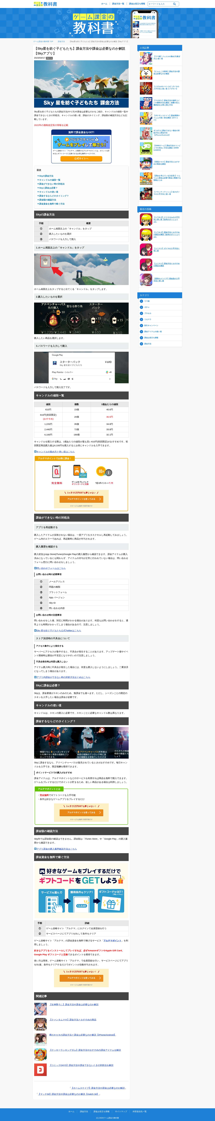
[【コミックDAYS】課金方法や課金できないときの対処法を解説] (40, 1070)
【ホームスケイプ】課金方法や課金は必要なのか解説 (98, 1088)
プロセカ (147, 313)
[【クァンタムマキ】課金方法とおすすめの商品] (40, 1024)
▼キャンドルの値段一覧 (48, 180)
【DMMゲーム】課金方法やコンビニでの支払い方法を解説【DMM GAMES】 (167, 148)
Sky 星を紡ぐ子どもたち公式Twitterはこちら (59, 630)
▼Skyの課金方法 (45, 176)
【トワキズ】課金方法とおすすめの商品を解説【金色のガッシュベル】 (167, 234)
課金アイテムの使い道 (153, 332)
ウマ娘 (147, 301)
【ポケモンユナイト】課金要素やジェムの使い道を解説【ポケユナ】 (167, 118)
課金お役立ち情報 (137, 4)
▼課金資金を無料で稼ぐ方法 (51, 204)
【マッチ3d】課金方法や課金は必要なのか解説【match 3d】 (68, 1094)
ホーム (104, 4)
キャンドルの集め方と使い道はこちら (56, 452)
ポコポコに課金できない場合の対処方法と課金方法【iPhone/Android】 (167, 133)
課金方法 (49, 58)
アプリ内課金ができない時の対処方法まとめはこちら (63, 677)
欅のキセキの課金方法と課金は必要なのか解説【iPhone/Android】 (82, 1035)
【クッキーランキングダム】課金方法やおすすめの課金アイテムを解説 (85, 1050)
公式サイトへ (81, 158)
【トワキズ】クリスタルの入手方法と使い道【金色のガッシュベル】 (167, 219)
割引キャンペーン (151, 326)
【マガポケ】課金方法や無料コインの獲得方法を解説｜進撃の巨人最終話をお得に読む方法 (167, 103)
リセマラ (147, 319)
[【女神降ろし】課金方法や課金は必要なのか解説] (40, 1009)
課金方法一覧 (118, 4)
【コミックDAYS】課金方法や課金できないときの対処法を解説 (81, 1065)
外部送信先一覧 (140, 1112)
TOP (45, 42)
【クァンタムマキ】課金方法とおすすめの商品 (72, 1020)
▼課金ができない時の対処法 (51, 184)
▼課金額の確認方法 (46, 200)
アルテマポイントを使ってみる (81, 499)
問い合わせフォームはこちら (51, 568)
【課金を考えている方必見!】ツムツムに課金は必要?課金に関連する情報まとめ (167, 178)
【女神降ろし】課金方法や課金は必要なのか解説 (74, 1004)
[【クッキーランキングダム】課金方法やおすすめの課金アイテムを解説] (40, 1054)
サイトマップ (121, 1112)
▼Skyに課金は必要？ (47, 188)
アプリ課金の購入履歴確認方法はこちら (57, 849)
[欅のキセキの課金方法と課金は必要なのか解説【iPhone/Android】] (40, 1039)
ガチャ (147, 307)
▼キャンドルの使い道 (47, 192)
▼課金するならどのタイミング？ (53, 196)
